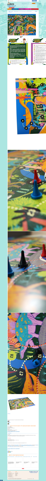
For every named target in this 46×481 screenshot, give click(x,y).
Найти (33, 3)
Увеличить (9, 413)
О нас (16, 471)
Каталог (9, 471)
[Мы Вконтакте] (33, 478)
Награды (16, 474)
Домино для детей (10, 476)
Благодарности (16, 473)
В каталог (36, 11)
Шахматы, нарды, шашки (10, 474)
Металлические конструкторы (11, 473)
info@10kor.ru (32, 8)
